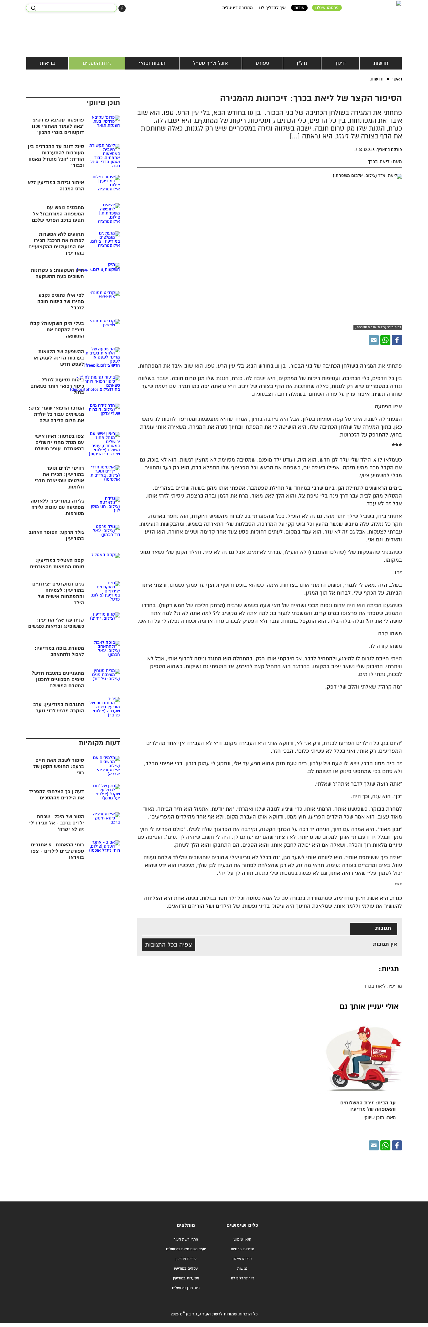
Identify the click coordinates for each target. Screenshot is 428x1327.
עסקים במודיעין (186, 1268)
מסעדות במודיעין (186, 1278)
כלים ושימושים (242, 1225)
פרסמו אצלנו (327, 8)
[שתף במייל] (374, 340)
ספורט (262, 63)
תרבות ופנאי (152, 63)
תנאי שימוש (242, 1239)
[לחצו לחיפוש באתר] (33, 8)
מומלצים (186, 1225)
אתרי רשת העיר (186, 1239)
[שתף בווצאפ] (385, 340)
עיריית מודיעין (185, 1259)
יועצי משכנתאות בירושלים (186, 1249)
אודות (299, 8)
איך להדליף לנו (272, 8)
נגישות (242, 1268)
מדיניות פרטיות (242, 1249)
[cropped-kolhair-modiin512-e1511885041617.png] (375, 26)
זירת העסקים (97, 63)
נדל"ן (302, 63)
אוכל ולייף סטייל (210, 63)
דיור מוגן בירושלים (186, 1288)
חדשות (380, 63)
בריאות (47, 63)
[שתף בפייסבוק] (122, 8)
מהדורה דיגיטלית (237, 8)
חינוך (340, 63)
